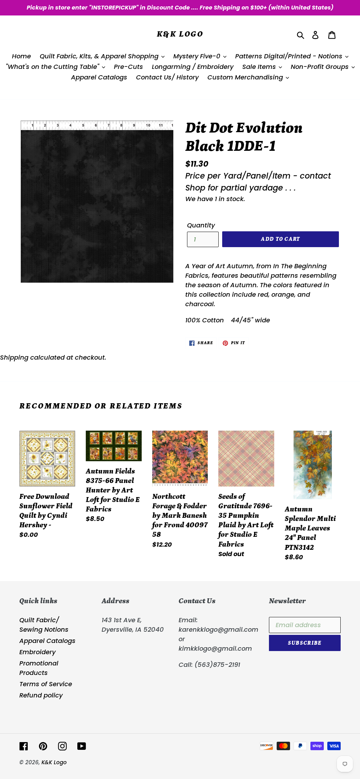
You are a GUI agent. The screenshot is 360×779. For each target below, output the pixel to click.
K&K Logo (180, 34)
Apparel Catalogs (47, 640)
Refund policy (41, 695)
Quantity (201, 225)
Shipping (14, 357)
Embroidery (37, 652)
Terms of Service (45, 684)
